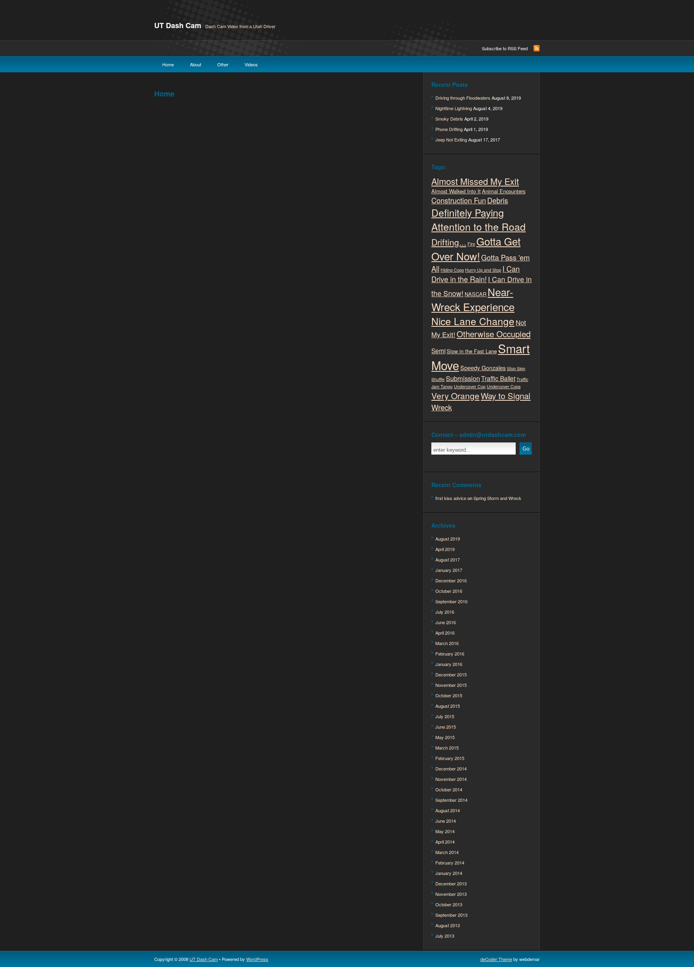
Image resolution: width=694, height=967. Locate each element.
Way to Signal (506, 396)
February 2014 (449, 862)
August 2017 (447, 559)
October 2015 (448, 695)
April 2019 (445, 549)
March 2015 (447, 747)
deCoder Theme (496, 959)
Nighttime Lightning (453, 108)
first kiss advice (450, 498)
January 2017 (448, 570)
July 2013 (444, 935)
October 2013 (448, 904)
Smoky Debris (449, 118)
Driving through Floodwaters (462, 97)
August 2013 (447, 925)
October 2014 (448, 789)
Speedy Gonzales (483, 367)
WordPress (257, 959)
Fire (471, 244)
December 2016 (451, 580)
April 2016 (445, 632)
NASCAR (475, 294)
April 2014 (445, 841)
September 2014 (451, 800)
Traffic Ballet (498, 378)
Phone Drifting (449, 129)
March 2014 (447, 852)
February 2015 (449, 758)
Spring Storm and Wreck (497, 498)
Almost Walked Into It (456, 191)
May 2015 (445, 737)
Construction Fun (458, 200)
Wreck (441, 407)
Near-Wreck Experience (472, 299)
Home (168, 64)
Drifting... (448, 242)
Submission (463, 378)
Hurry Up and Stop (483, 270)
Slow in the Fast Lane (472, 351)
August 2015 (447, 706)
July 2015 (444, 716)
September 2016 (451, 601)
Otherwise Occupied (494, 334)
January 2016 (448, 664)
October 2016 (448, 591)
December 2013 (451, 883)
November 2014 (451, 779)
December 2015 (451, 674)
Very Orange (455, 395)
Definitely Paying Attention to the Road (478, 219)
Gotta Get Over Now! (475, 248)
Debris (497, 200)
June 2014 (445, 820)
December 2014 (451, 768)
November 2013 (451, 894)
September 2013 (451, 915)
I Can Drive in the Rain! (475, 273)
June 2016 (445, 622)
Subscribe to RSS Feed (505, 48)
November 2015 (451, 685)
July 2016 (444, 611)
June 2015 (445, 726)
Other (223, 64)
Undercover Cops (503, 386)
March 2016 (447, 643)
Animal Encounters (503, 191)
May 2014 (445, 831)
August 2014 (447, 810)
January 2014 (448, 873)
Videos (251, 64)
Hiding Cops (452, 270)
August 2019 (447, 538)
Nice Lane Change (472, 321)
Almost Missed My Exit (475, 181)
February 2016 (449, 653)
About (195, 64)
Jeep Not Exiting (451, 139)
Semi (438, 350)
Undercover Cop (470, 386)
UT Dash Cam (177, 25)
